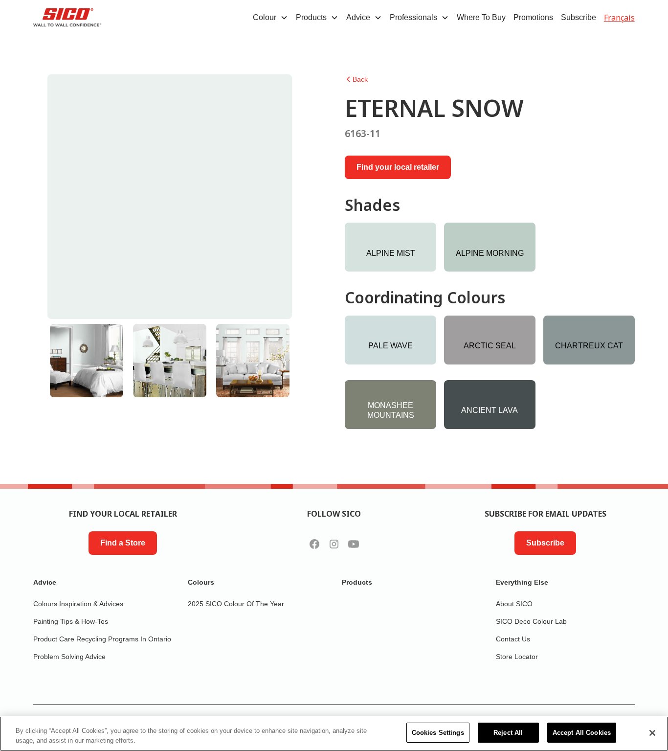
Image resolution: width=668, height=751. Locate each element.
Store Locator (517, 656)
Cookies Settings (438, 732)
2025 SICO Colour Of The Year (236, 604)
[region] (334, 733)
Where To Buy (481, 17)
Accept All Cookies (582, 732)
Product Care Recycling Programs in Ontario (102, 639)
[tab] (86, 360)
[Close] (652, 733)
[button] (270, 17)
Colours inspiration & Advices (78, 604)
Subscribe (578, 17)
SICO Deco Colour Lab (531, 621)
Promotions (533, 17)
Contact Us (513, 639)
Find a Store (122, 543)
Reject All (508, 732)
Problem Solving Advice (69, 656)
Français (619, 17)
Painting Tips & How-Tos (70, 621)
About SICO (514, 604)
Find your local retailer (397, 167)
